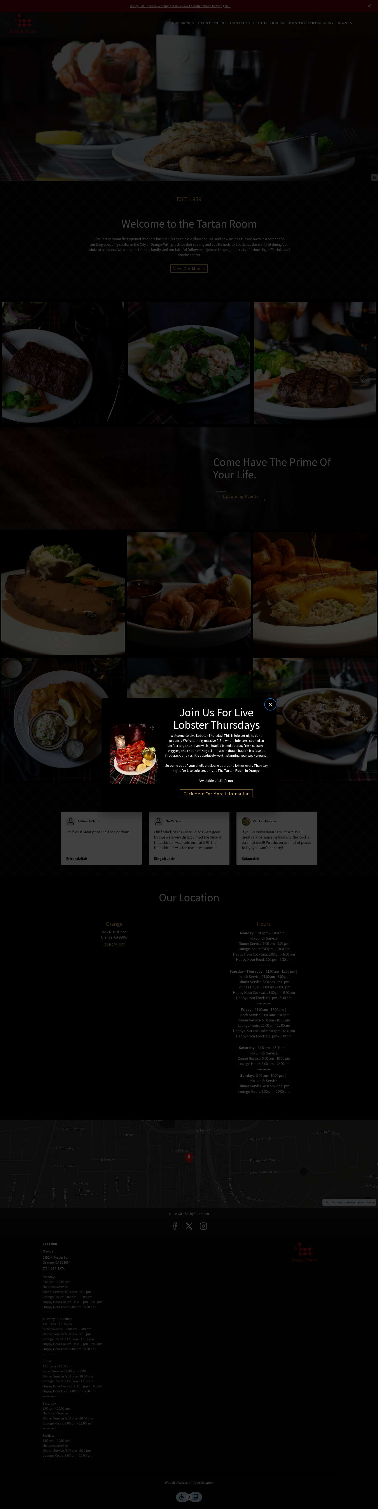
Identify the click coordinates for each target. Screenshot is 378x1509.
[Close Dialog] (270, 704)
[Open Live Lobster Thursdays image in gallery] (153, 728)
